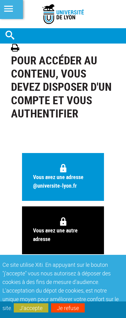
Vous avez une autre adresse (55, 235)
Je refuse (68, 308)
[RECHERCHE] (12, 36)
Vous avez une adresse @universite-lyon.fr (58, 181)
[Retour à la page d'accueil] (63, 14)
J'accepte (31, 308)
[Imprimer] (17, 49)
